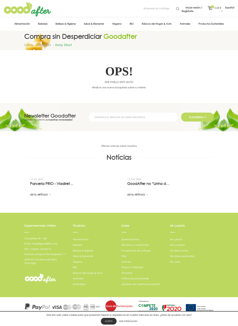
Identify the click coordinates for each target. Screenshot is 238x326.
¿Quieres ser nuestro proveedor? (140, 284)
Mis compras (177, 244)
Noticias (126, 261)
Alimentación (81, 239)
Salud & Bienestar (83, 256)
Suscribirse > (197, 117)
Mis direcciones (179, 250)
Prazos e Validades (132, 267)
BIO (75, 267)
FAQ (123, 256)
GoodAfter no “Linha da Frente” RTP (149, 183)
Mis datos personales (182, 256)
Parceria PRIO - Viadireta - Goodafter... (52, 183)
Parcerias (126, 272)
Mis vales (175, 261)
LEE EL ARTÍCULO (39, 194)
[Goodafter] (27, 9)
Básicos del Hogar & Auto (88, 272)
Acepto (109, 321)
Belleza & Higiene (83, 250)
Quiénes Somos (130, 239)
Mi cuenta (176, 239)
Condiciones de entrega (135, 250)
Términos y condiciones (135, 244)
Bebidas (77, 244)
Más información (128, 321)
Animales (78, 278)
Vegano (77, 261)
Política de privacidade (135, 278)
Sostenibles (79, 284)
